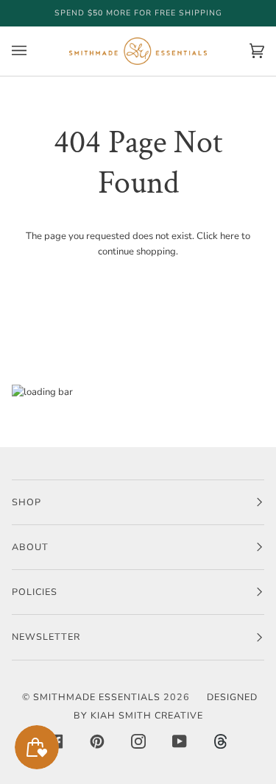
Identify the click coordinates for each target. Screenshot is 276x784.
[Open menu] (34, 51)
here (229, 236)
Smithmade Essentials (96, 697)
